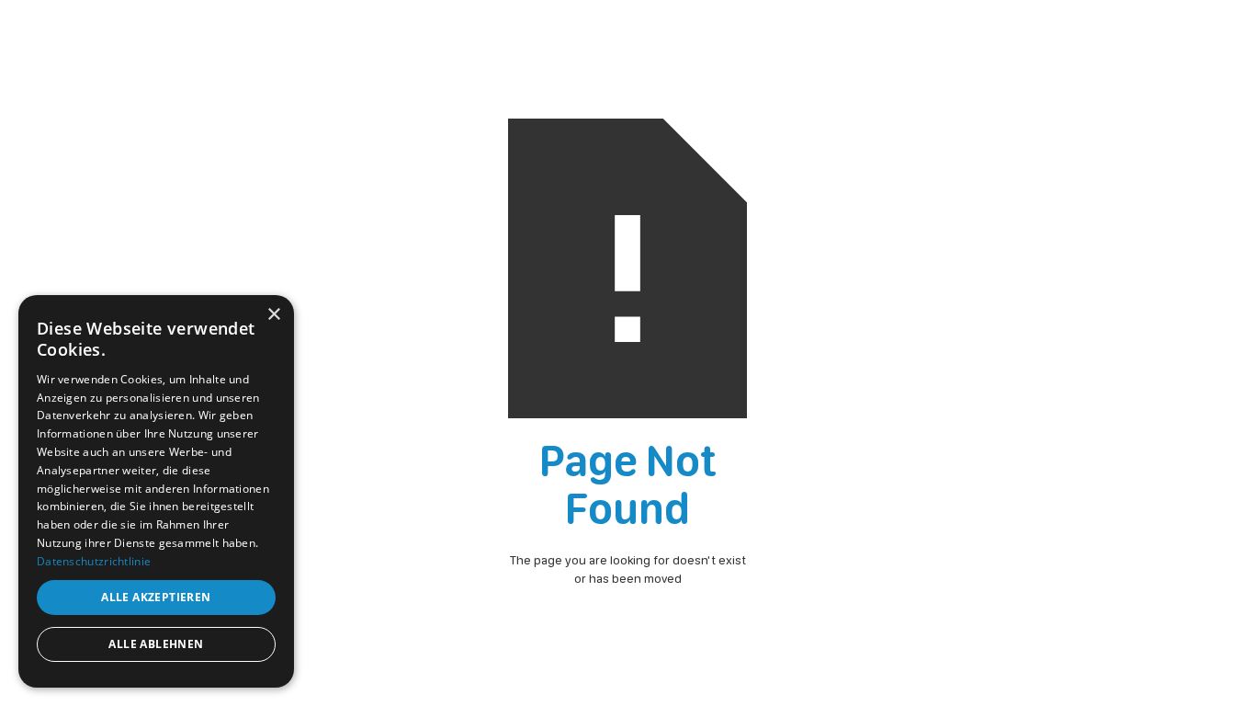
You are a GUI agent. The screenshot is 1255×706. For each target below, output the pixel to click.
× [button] (273, 315)
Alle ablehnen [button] (155, 644)
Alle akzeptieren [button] (155, 597)
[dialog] (156, 491)
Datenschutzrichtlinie (94, 561)
